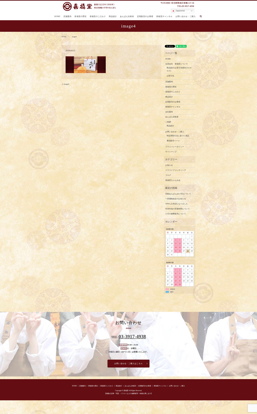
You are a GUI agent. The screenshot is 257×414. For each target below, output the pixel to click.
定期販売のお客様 (145, 16)
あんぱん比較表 (127, 16)
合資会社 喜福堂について (176, 64)
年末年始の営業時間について (177, 209)
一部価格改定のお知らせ (175, 199)
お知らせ (169, 165)
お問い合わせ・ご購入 (185, 16)
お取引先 (170, 76)
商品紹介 (113, 16)
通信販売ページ (173, 141)
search (201, 16)
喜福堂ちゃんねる (172, 180)
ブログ (168, 175)
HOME (57, 16)
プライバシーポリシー (174, 147)
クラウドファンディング (175, 170)
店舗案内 (67, 16)
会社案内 (169, 112)
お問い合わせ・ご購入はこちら (128, 364)
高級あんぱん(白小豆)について (178, 194)
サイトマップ (171, 152)
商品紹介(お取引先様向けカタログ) (179, 69)
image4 (66, 84)
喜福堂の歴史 (80, 16)
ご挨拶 (168, 122)
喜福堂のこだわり (98, 16)
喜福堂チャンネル (164, 16)
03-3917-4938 (132, 336)
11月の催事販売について (175, 214)
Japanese (180, 11)
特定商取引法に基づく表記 (178, 136)
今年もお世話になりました (176, 204)
